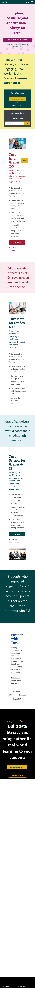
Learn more (17, 242)
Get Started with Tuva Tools (17, 40)
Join (27, 123)
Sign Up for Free (17, 99)
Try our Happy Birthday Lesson (15, 248)
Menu (27, 2)
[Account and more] (32, 2)
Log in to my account (17, 105)
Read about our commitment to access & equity (17, 45)
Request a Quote (17, 775)
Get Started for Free (16, 767)
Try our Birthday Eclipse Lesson (15, 540)
